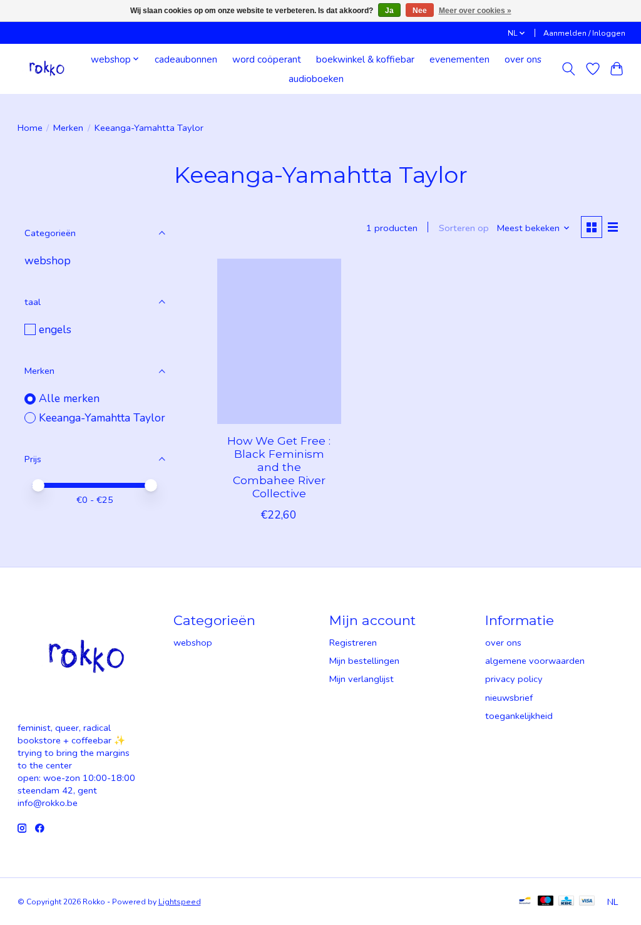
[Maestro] (546, 902)
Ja (389, 10)
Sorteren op (464, 228)
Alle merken (69, 398)
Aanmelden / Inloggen (584, 33)
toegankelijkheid (519, 716)
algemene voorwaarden (535, 660)
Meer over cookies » (475, 10)
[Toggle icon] (568, 69)
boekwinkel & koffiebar (365, 59)
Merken (68, 127)
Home (30, 127)
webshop (47, 260)
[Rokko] (47, 68)
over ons (523, 59)
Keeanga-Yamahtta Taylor (102, 417)
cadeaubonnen (186, 59)
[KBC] (566, 902)
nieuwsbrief (509, 697)
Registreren (353, 642)
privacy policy (514, 679)
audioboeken (316, 78)
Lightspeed (179, 902)
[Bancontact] (525, 902)
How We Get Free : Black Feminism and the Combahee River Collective (279, 467)
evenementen (459, 59)
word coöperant (266, 59)
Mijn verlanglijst (361, 679)
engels (55, 329)
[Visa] (587, 902)
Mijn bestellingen (364, 660)
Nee (420, 10)
